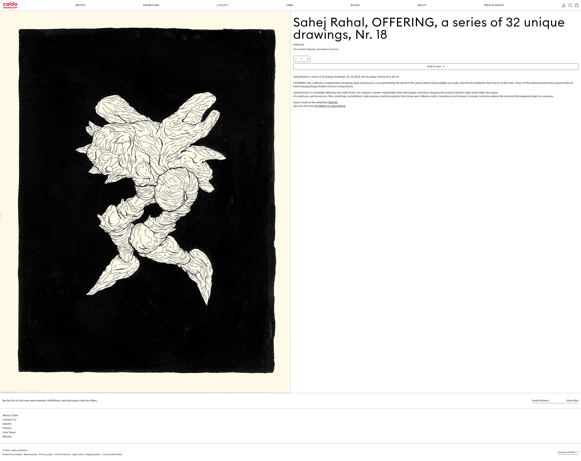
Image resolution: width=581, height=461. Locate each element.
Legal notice (78, 454)
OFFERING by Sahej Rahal (329, 106)
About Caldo (10, 415)
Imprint (7, 423)
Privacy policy (46, 454)
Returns (7, 436)
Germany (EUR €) (567, 452)
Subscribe (572, 400)
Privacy (7, 428)
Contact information (112, 454)
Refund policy (30, 454)
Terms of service (62, 454)
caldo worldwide (19, 450)
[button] (570, 5)
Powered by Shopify (12, 454)
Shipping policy (92, 454)
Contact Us (9, 419)
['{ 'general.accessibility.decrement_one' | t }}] (296, 59)
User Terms (9, 432)
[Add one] (308, 59)
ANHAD (333, 102)
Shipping (311, 49)
